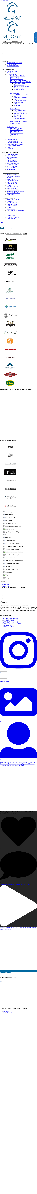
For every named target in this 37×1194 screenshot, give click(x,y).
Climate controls (12, 157)
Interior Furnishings (9, 198)
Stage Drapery (14, 134)
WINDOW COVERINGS (10, 619)
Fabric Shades (14, 77)
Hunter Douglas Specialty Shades (20, 82)
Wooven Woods (15, 123)
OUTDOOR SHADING (10, 620)
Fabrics (16, 99)
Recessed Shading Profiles (15, 191)
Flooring (9, 185)
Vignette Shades (19, 89)
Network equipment (13, 163)
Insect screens (11, 188)
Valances (13, 136)
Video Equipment (12, 166)
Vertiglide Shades (19, 118)
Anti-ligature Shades (13, 71)
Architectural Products (11, 173)
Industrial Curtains (12, 187)
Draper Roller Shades (20, 97)
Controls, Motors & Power (14, 142)
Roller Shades (14, 93)
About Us (6, 1011)
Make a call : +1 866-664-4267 (12, 42)
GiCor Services (11, 215)
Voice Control (11, 167)
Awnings (9, 73)
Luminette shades (19, 112)
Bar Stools (10, 201)
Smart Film (10, 148)
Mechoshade (18, 105)
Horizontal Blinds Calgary (18, 80)
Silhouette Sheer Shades (21, 86)
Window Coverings (8, 69)
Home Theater (11, 160)
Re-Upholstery (11, 209)
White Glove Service (13, 217)
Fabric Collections (12, 141)
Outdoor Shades (12, 183)
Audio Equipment (12, 154)
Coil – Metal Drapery (20, 110)
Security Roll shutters (13, 145)
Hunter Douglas (18, 102)
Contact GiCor (7, 1013)
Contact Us (3, 222)
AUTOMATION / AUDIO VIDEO (13, 622)
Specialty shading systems (18, 121)
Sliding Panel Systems (21, 113)
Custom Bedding (12, 204)
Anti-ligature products (13, 176)
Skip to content (4, 0)
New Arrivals (11, 169)
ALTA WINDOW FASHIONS (22, 94)
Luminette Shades (19, 83)
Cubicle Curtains (15, 131)
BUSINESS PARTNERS (14, 63)
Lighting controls (12, 161)
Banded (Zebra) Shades (17, 76)
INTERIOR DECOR (9, 625)
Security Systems (12, 164)
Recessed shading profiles (15, 144)
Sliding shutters (18, 115)
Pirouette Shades (19, 85)
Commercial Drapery (16, 130)
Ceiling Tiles (11, 179)
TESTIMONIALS (12, 64)
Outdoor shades (12, 139)
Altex (15, 96)
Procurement (11, 218)
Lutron (16, 104)
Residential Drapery (16, 133)
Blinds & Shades (12, 74)
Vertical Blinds (18, 116)
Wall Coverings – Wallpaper (15, 210)
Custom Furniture (12, 206)
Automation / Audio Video (10, 152)
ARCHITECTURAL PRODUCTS (13, 623)
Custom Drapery (12, 127)
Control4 (9, 158)
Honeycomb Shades (16, 79)
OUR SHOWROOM (13, 66)
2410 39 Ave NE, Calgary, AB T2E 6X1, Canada (18, 43)
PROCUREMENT (8, 626)
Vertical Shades (15, 109)
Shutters (9, 147)
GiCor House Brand (20, 100)
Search (25, 233)
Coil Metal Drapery (16, 128)
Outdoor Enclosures (13, 190)
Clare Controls (11, 155)
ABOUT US (6, 61)
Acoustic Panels (12, 174)
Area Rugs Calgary (13, 199)
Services (6, 214)
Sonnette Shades (19, 88)
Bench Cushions (12, 202)
